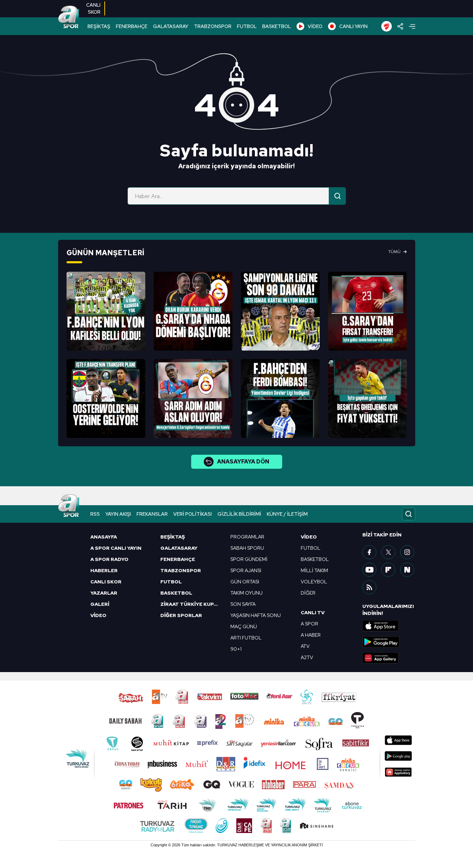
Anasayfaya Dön (243, 461)
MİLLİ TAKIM (314, 570)
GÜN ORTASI (244, 581)
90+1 (236, 649)
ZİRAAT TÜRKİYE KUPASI (191, 604)
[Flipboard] (388, 570)
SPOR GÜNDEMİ (248, 559)
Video (309, 537)
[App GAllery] (388, 658)
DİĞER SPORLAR (181, 615)
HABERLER (104, 570)
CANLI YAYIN (353, 26)
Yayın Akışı (118, 514)
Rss (95, 514)
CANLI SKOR (105, 581)
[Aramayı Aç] (408, 514)
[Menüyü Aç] (412, 26)
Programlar (247, 537)
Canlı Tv (313, 612)
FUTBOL (247, 26)
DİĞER (308, 593)
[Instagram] (407, 552)
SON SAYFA (243, 604)
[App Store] (388, 625)
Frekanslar (152, 514)
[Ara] (337, 196)
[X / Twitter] (388, 552)
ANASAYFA (103, 537)
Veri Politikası (192, 514)
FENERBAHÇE (131, 26)
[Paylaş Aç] (400, 26)
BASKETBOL (276, 26)
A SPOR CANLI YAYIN (115, 548)
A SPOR (309, 624)
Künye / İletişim (287, 514)
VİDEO (315, 26)
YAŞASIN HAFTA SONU (255, 615)
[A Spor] (68, 17)
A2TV (307, 657)
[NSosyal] (407, 570)
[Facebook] (369, 552)
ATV (305, 646)
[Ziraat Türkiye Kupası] (386, 26)
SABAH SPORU (247, 548)
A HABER (311, 635)
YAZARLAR (103, 593)
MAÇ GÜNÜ (243, 626)
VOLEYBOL (314, 581)
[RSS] (369, 587)
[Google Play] (388, 642)
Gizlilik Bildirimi (239, 514)
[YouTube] (369, 570)
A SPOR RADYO (109, 559)
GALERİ (99, 604)
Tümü (394, 252)
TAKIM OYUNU (246, 593)
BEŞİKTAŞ (99, 26)
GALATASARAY (170, 26)
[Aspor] (106, 311)
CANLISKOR (93, 8)
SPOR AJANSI (245, 570)
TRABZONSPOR (212, 26)
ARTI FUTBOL (246, 638)
